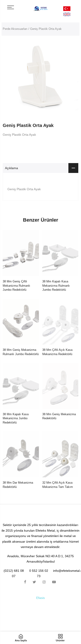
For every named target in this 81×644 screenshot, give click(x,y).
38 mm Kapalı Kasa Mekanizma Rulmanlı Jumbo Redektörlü (56, 285)
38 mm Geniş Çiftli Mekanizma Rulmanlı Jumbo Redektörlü (16, 285)
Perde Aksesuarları (15, 29)
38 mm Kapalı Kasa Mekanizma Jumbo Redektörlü (16, 418)
